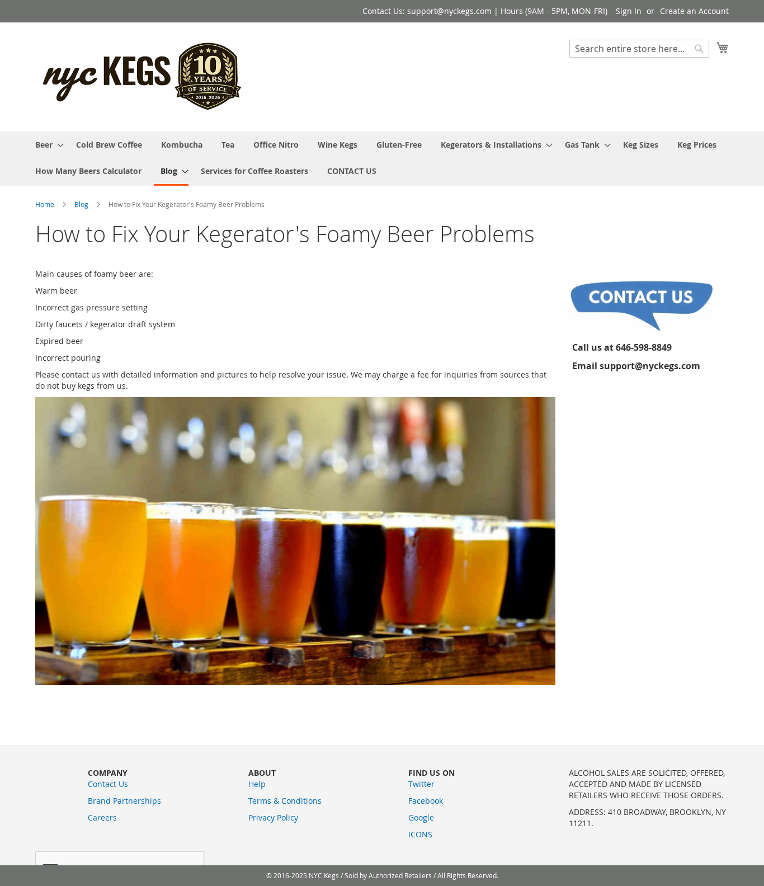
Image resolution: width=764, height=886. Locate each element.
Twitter (421, 784)
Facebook (425, 800)
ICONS (420, 834)
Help (257, 784)
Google (421, 817)
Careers (102, 817)
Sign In (629, 11)
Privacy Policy (273, 817)
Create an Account (694, 11)
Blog (82, 204)
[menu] (382, 158)
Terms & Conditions (285, 800)
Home (45, 204)
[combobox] (639, 49)
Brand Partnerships (124, 800)
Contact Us (108, 784)
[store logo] (143, 76)
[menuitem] (46, 144)
